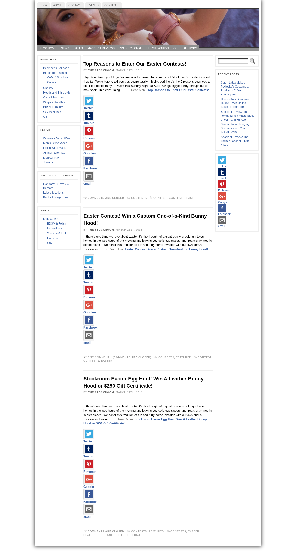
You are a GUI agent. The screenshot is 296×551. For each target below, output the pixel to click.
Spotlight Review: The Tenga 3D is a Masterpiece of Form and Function (237, 115)
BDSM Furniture (53, 107)
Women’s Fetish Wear (57, 138)
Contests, (167, 357)
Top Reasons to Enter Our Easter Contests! (134, 64)
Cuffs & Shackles (57, 77)
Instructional (54, 228)
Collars (51, 82)
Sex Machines (52, 112)
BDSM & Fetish (56, 223)
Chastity (48, 88)
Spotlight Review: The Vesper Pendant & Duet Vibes (235, 141)
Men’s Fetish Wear (55, 143)
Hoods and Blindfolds (56, 92)
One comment (99, 357)
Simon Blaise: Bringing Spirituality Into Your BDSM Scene (235, 128)
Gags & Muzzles (53, 97)
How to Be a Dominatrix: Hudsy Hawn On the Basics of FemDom (236, 103)
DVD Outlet (50, 219)
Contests (139, 198)
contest (160, 198)
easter (192, 198)
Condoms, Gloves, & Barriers (56, 186)
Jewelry (48, 162)
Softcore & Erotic (57, 233)
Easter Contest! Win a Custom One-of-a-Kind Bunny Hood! (166, 249)
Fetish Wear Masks (55, 148)
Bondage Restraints (55, 73)
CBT (46, 116)
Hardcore (53, 238)
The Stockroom (101, 70)
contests (177, 198)
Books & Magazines (55, 197)
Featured (183, 357)
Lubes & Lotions (53, 192)
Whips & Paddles (54, 102)
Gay (49, 242)
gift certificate (129, 535)
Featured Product (98, 535)
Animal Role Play (54, 152)
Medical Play (51, 157)
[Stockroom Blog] (148, 26)
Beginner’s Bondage (56, 68)
